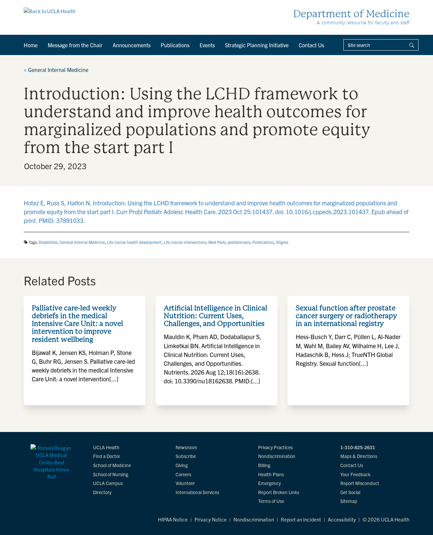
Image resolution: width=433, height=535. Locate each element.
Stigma (282, 242)
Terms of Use (271, 501)
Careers (183, 474)
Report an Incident (301, 519)
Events (207, 45)
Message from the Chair (75, 45)
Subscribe (186, 456)
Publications (175, 45)
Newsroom (186, 447)
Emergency (269, 483)
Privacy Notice (211, 519)
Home (31, 45)
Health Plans (271, 474)
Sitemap (348, 501)
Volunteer (185, 483)
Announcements (132, 45)
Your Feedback (355, 474)
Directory (102, 492)
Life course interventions (185, 242)
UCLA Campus (108, 483)
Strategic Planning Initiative (257, 45)
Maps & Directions (358, 456)
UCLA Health (106, 447)
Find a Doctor (106, 456)
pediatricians (239, 242)
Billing (264, 465)
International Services (197, 492)
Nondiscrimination (276, 456)
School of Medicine (112, 465)
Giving (182, 465)
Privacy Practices (275, 447)
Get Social (350, 492)
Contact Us (311, 45)
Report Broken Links (278, 492)
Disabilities (48, 242)
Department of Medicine (351, 14)
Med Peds (217, 242)
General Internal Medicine (56, 69)
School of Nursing (110, 474)
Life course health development (134, 242)
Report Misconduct (359, 483)
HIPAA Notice (173, 519)
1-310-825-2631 (357, 447)
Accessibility (342, 519)
